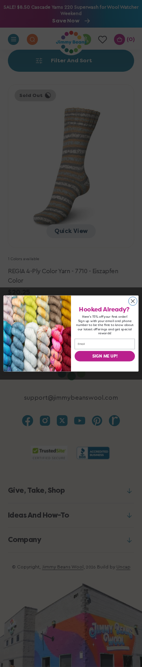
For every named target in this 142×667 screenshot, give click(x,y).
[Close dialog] (133, 301)
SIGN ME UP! (105, 356)
